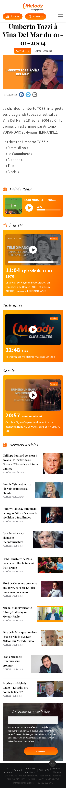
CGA (47, 770)
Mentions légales (57, 770)
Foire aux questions (30, 770)
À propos (8, 770)
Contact (18, 770)
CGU (41, 770)
